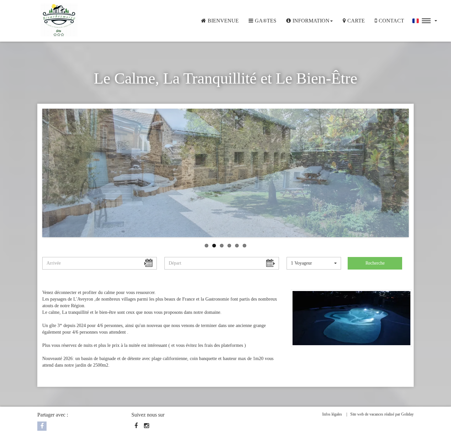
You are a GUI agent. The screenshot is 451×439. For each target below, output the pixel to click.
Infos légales (332, 414)
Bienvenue (223, 20)
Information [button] (311, 20)
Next (396, 220)
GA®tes (265, 20)
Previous (54, 126)
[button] (424, 21)
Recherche (375, 263)
